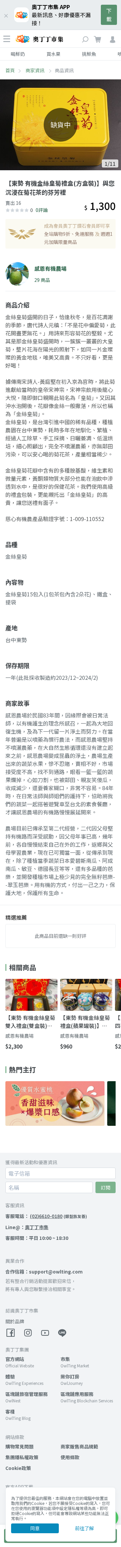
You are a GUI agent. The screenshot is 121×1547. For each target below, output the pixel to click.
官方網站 (14, 1359)
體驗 (10, 1376)
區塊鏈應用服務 (77, 1394)
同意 (35, 1528)
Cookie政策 (18, 1468)
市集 (65, 1359)
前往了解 (84, 1528)
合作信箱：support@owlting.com (44, 1271)
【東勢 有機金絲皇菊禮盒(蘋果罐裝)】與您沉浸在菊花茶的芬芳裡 (85, 1022)
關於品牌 (14, 1321)
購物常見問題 (19, 1446)
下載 (109, 15)
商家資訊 (35, 70)
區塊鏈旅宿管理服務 (26, 1394)
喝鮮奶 (18, 53)
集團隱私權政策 (21, 1457)
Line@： (26, 1227)
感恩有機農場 (19, 1035)
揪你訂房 (70, 1376)
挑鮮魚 (89, 53)
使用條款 (70, 1457)
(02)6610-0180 (46, 1216)
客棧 (10, 1411)
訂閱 (105, 1187)
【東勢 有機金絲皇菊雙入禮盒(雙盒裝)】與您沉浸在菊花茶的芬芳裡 (30, 1022)
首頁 (10, 70)
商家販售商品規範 (79, 1446)
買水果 (53, 53)
